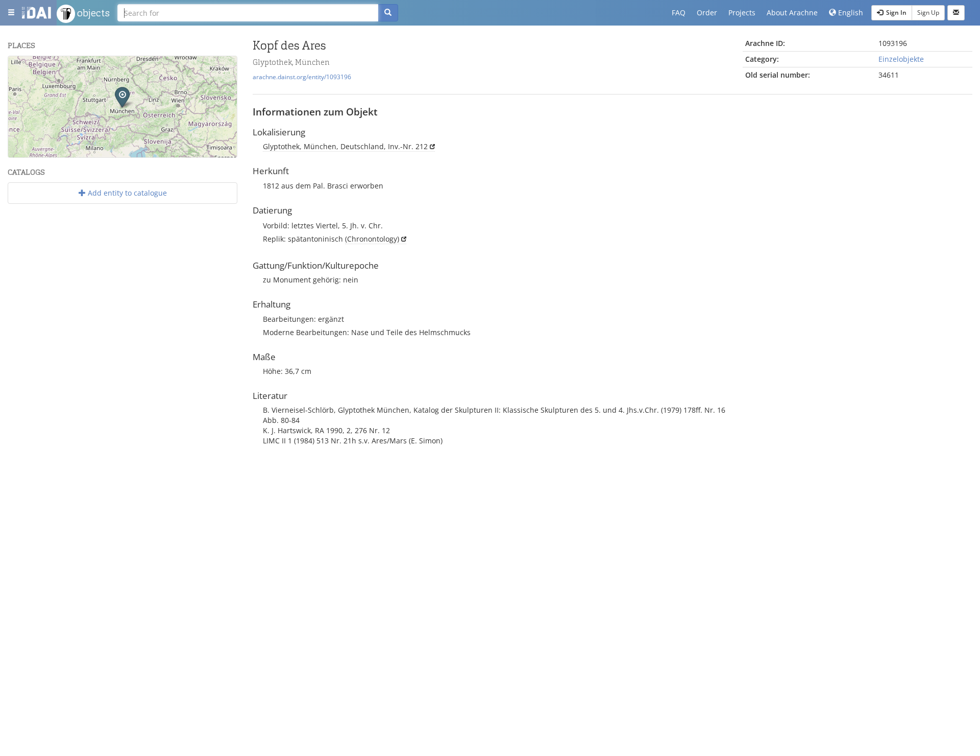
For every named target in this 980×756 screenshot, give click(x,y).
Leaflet (135, 153)
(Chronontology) (372, 239)
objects (92, 12)
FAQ (678, 12)
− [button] (22, 85)
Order (707, 12)
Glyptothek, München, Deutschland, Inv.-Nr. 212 (345, 146)
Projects (741, 12)
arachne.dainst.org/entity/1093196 (302, 77)
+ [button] (22, 69)
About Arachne (792, 12)
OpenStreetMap (213, 153)
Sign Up (928, 12)
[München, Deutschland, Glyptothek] (122, 96)
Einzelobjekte (901, 59)
